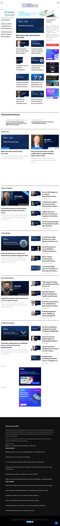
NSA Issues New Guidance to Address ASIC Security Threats (21, 474)
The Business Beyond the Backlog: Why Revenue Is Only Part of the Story (13, 210)
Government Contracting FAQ (20, 445)
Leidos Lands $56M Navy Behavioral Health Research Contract (22, 500)
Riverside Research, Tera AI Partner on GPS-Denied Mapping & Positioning (25, 505)
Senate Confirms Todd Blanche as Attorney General (6, 26)
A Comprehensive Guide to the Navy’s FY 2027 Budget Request (25, 122)
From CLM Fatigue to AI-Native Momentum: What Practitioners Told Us (50, 195)
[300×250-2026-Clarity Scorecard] (52, 54)
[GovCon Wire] (30, 5)
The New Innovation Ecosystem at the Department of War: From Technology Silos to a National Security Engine (49, 207)
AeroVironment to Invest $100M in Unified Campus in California (49, 250)
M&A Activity (5, 148)
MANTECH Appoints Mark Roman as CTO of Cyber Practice (14, 299)
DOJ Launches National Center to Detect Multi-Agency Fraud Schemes (24, 462)
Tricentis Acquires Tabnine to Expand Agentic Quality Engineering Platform (37, 53)
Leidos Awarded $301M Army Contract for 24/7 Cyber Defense (50, 350)
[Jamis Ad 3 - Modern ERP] (52, 93)
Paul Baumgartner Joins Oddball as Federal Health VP (49, 314)
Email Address (50, 40)
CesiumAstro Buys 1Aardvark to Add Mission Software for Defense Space (50, 240)
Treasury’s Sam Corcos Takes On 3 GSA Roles (17, 457)
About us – (8, 445)
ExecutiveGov (10, 448)
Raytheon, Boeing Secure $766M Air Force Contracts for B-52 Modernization (14, 345)
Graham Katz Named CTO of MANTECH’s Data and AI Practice (50, 304)
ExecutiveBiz (9, 481)
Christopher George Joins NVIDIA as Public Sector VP (50, 284)
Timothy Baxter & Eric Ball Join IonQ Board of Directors (19, 510)
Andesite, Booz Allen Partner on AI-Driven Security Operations (22, 495)
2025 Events (32, 445)
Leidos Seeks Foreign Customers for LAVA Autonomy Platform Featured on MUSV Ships (28, 485)
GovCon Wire (45, 520)
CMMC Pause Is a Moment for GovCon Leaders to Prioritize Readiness (49, 215)
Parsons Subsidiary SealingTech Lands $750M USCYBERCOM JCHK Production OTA (50, 330)
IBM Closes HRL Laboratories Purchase (28, 36)
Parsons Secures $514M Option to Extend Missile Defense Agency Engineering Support (50, 341)
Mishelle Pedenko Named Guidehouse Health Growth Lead (49, 294)
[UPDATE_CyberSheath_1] (52, 80)
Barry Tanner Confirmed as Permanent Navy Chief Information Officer (49, 261)
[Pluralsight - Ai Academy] (52, 67)
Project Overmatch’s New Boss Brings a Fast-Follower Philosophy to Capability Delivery (28, 479)
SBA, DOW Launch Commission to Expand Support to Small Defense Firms (25, 452)
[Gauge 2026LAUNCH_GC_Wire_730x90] (30, 13)
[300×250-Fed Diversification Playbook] (30, 397)
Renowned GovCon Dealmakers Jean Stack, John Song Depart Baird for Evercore (37, 87)
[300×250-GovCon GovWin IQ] (30, 376)
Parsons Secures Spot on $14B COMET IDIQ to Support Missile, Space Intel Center (22, 53)
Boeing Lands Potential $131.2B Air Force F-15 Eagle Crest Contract (50, 359)
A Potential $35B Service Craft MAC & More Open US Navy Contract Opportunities (50, 271)
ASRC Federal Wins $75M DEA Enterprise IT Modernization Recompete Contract (26, 490)
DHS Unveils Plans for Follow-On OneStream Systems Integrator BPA (14, 254)
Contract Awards (36, 148)
